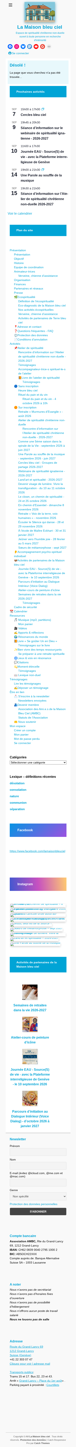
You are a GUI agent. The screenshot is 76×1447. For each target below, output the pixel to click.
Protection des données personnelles (33, 1204)
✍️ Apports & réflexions (29, 632)
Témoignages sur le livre (34, 645)
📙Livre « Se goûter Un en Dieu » (35, 641)
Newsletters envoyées (32, 700)
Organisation (22, 280)
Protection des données (33, 1440)
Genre (14, 1190)
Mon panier (25, 624)
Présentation (18, 250)
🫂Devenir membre (26, 704)
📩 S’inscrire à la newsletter (31, 696)
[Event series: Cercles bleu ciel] (42, 109)
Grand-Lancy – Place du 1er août (40, 1380)
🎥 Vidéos (20, 628)
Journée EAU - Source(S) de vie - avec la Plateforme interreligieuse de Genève (44, 157)
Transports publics (21, 1372)
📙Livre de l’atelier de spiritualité (39, 377)
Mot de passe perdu (27, 738)
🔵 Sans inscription (26, 386)
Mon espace (18, 726)
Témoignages (27, 365)
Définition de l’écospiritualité (36, 301)
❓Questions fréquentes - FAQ (33, 331)
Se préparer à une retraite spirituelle (41, 653)
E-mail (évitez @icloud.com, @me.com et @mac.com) (36, 1174)
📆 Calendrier (18, 611)
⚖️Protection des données (31, 335)
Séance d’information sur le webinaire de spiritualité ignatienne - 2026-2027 (43, 133)
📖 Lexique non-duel (27, 675)
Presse (18, 292)
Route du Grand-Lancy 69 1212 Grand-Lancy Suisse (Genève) (26, 1351)
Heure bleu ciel (27, 390)
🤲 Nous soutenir (25, 721)
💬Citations (21, 662)
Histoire (19, 263)
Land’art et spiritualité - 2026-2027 (40, 479)
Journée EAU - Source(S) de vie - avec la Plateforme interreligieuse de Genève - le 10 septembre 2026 (41, 573)
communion (18, 802)
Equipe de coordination (29, 267)
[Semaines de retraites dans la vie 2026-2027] (29, 994)
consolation (18, 789)
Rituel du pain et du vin (33, 394)
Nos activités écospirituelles (36, 309)
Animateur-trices (24, 271)
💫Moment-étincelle (27, 666)
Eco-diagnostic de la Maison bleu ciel (42, 305)
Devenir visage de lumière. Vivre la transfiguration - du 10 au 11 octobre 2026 (41, 488)
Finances (20, 284)
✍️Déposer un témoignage (31, 687)
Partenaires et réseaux (28, 288)
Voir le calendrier (20, 213)
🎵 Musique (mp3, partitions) (32, 619)
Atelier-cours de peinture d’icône (39, 590)
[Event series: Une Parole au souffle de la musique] (42, 169)
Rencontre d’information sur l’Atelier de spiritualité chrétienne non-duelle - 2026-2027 (42, 356)
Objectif (19, 258)
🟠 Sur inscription (25, 407)
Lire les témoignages (27, 683)
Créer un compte (25, 730)
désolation (17, 783)
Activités (15, 343)
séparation (17, 809)
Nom (13, 1159)
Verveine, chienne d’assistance (38, 275)
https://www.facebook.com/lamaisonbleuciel (37, 851)
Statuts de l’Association (33, 717)
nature (14, 796)
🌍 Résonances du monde (31, 636)
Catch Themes (42, 1443)
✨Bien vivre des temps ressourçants (38, 649)
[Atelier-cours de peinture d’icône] (29, 1026)
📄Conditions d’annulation (30, 339)
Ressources (17, 615)
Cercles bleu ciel (33, 115)
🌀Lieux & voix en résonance (32, 658)
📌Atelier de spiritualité (28, 348)
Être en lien (17, 692)
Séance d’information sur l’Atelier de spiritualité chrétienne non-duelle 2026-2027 (44, 199)
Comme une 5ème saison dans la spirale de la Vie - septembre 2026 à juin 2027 (41, 446)
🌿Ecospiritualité (24, 297)
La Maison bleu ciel (39, 27)
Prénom (15, 1146)
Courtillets (52, 1385)
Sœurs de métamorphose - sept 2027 (42, 547)
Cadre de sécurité (25, 607)
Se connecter (22, 743)
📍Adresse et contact (27, 326)
